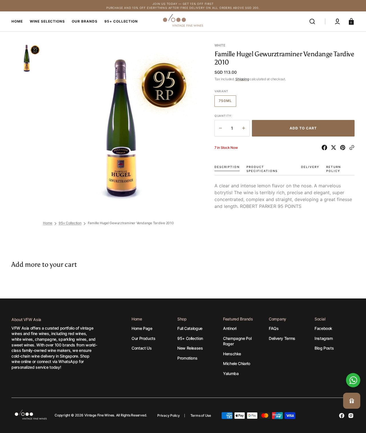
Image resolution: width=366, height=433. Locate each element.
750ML (227, 103)
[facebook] (325, 147)
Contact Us (142, 348)
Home (47, 223)
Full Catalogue (189, 328)
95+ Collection (70, 223)
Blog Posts (324, 348)
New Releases (190, 348)
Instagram (324, 338)
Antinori (229, 328)
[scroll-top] (353, 360)
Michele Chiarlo (236, 363)
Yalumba (230, 373)
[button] (312, 21)
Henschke (232, 353)
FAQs (274, 328)
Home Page (142, 328)
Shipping (242, 79)
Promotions (187, 358)
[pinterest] (344, 147)
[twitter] (335, 147)
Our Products (144, 338)
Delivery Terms (282, 338)
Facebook (323, 328)
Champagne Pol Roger (237, 341)
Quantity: (223, 115)
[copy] (352, 147)
